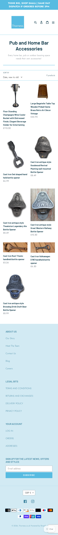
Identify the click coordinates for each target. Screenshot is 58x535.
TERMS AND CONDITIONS (18, 388)
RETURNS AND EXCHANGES (19, 395)
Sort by (6, 72)
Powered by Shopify (38, 525)
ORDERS (10, 438)
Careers (9, 368)
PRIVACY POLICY (14, 411)
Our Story (10, 338)
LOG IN (9, 430)
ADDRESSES (11, 446)
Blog (8, 361)
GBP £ (28, 492)
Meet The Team (12, 345)
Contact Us (11, 353)
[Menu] (53, 22)
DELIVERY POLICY (14, 403)
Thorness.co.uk (24, 525)
